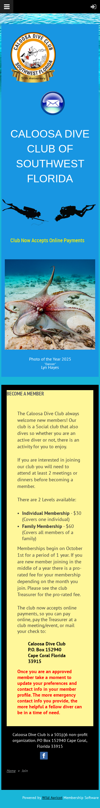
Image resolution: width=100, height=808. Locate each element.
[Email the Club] (52, 113)
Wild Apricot (52, 797)
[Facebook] (44, 755)
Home (11, 770)
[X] (56, 755)
